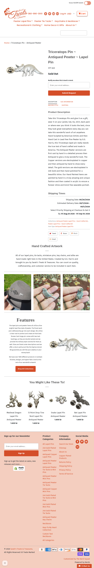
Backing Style (53, 105)
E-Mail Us (85, 566)
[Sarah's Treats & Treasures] (14, 13)
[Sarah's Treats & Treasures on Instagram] (53, 13)
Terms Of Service (66, 474)
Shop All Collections (25, 369)
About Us (70, 25)
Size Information (67, 102)
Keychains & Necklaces (66, 21)
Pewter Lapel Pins (22, 21)
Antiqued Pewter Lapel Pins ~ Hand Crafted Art (72, 221)
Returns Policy (65, 462)
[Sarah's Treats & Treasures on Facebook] (45, 13)
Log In (63, 13)
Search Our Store (66, 444)
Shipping (65, 105)
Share (65, 233)
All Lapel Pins (48, 444)
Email (54, 239)
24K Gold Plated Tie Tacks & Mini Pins (49, 497)
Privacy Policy (65, 470)
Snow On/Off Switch (76, 3)
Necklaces (47, 523)
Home (6, 43)
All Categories (48, 540)
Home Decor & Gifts (54, 25)
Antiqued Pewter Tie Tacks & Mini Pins (50, 469)
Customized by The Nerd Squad (77, 559)
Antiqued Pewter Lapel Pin (64, 226)
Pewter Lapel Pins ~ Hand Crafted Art (60, 224)
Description (52, 102)
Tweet (54, 233)
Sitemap (62, 448)
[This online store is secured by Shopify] (19, 470)
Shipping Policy (65, 466)
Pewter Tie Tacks (43, 21)
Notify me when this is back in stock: (60, 80)
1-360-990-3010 (34, 13)
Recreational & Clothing (29, 25)
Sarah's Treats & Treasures (21, 549)
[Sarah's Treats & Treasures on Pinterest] (49, 13)
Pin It (75, 233)
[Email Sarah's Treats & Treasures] (57, 13)
